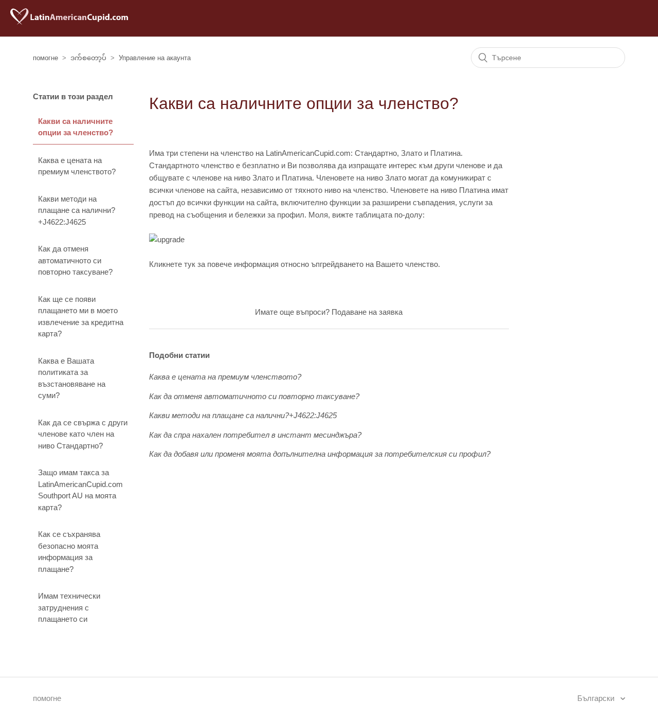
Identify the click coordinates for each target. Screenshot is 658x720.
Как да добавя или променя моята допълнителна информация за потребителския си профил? (319, 453)
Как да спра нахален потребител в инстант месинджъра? (255, 434)
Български (596, 698)
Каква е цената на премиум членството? (77, 166)
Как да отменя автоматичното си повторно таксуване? (75, 260)
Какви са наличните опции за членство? (75, 127)
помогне (45, 58)
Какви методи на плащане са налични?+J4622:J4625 (76, 210)
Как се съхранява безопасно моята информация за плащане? (69, 551)
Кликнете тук (172, 264)
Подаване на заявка (367, 312)
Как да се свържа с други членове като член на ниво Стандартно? (82, 434)
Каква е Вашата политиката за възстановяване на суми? (71, 378)
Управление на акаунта (155, 58)
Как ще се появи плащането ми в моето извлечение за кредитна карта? (80, 316)
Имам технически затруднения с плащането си (69, 607)
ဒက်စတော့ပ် (88, 58)
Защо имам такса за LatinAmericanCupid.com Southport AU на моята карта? (80, 490)
